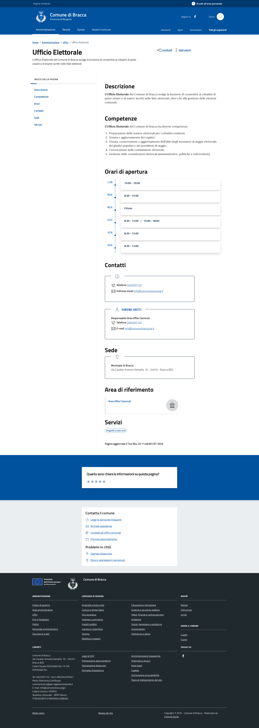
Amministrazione (50, 42)
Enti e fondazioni (40, 619)
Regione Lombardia (41, 3)
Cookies (135, 670)
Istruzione (165, 30)
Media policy (38, 713)
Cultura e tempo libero (93, 610)
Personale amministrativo (45, 629)
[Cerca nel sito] (220, 16)
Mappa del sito (105, 713)
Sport (180, 30)
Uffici (65, 42)
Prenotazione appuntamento (96, 661)
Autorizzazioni (138, 629)
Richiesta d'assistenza (93, 670)
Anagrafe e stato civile (93, 605)
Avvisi (184, 614)
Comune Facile (171, 716)
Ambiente (136, 619)
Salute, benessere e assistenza (146, 624)
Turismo (85, 634)
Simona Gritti (131, 309)
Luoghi (184, 635)
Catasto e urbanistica (92, 629)
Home (35, 42)
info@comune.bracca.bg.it (148, 291)
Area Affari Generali (119, 401)
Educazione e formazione (143, 605)
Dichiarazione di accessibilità (145, 675)
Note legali (136, 665)
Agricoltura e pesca (140, 634)
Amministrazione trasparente (145, 656)
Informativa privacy (140, 661)
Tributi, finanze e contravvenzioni (147, 614)
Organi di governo (41, 605)
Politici (35, 624)
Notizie (184, 605)
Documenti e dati (40, 634)
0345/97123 (134, 285)
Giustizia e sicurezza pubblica (145, 610)
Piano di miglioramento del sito (146, 680)
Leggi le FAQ (88, 656)
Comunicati (186, 610)
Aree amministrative (42, 610)
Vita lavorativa (89, 614)
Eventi (184, 639)
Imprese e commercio (92, 619)
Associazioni (196, 30)
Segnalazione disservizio (94, 665)
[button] (207, 3)
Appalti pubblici (89, 624)
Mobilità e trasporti (91, 638)
